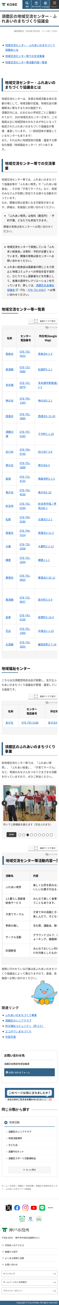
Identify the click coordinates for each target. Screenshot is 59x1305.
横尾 (8, 560)
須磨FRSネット (16, 1151)
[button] (26, 4)
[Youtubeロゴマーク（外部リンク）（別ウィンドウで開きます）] (34, 1208)
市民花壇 (10, 1037)
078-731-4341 (36, 290)
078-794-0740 (25, 452)
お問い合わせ (11, 1264)
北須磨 (9, 644)
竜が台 (9, 492)
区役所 (13, 1185)
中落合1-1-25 (46, 631)
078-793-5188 (30, 723)
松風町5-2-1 (45, 369)
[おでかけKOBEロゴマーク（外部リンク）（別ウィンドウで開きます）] (39, 1219)
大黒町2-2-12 (46, 546)
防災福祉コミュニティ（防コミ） (25, 1026)
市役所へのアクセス (14, 1245)
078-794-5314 (25, 533)
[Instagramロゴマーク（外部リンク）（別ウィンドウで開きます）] (25, 1208)
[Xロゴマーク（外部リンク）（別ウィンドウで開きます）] (9, 1208)
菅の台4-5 (44, 465)
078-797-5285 (25, 434)
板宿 (8, 479)
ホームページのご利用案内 (15, 1282)
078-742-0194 (25, 506)
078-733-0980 (25, 369)
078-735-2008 (25, 546)
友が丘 (9, 723)
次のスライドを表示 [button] (54, 803)
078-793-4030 (25, 492)
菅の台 (9, 465)
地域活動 (14, 1122)
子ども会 (13, 1145)
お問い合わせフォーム (19, 1072)
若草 (8, 617)
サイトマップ (9, 1273)
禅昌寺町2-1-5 (46, 479)
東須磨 (9, 600)
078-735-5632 (25, 354)
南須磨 (9, 369)
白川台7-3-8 (45, 452)
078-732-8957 (25, 599)
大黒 (8, 546)
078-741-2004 (25, 560)
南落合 (9, 533)
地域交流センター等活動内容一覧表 (26, 62)
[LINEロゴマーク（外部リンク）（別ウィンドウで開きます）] (42, 1208)
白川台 (9, 452)
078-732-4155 (25, 479)
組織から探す (11, 1251)
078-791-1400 (25, 631)
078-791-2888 (25, 465)
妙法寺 (9, 506)
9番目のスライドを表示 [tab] (52, 835)
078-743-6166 (25, 617)
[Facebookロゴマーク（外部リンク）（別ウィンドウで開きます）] (17, 1208)
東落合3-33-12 (46, 578)
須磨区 (21, 1185)
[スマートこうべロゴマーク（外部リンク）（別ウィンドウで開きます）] (22, 1219)
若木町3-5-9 (45, 600)
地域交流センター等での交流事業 (25, 56)
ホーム (5, 1185)
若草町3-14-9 (46, 617)
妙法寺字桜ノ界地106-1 (47, 506)
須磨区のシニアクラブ (18, 1020)
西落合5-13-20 (46, 416)
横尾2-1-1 (44, 560)
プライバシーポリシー (13, 1290)
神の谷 (9, 400)
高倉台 (9, 354)
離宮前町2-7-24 (47, 644)
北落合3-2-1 (45, 519)
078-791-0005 (25, 578)
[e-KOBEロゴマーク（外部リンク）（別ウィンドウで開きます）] (30, 1219)
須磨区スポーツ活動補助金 (22, 1158)
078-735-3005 (25, 644)
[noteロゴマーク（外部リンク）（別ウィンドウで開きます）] (50, 1208)
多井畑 (9, 385)
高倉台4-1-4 (45, 354)
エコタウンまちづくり (18, 1031)
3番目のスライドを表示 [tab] (27, 834)
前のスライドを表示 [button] (4, 803)
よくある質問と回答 (14, 1258)
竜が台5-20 (44, 492)
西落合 (9, 416)
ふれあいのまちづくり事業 (21, 1015)
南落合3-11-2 (46, 533)
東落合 (9, 578)
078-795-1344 (25, 400)
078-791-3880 (25, 416)
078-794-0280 (25, 519)
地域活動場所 (15, 1138)
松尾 (8, 519)
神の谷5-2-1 (45, 400)
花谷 (8, 631)
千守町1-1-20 (46, 434)
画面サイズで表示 (48, 321)
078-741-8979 (25, 385)
